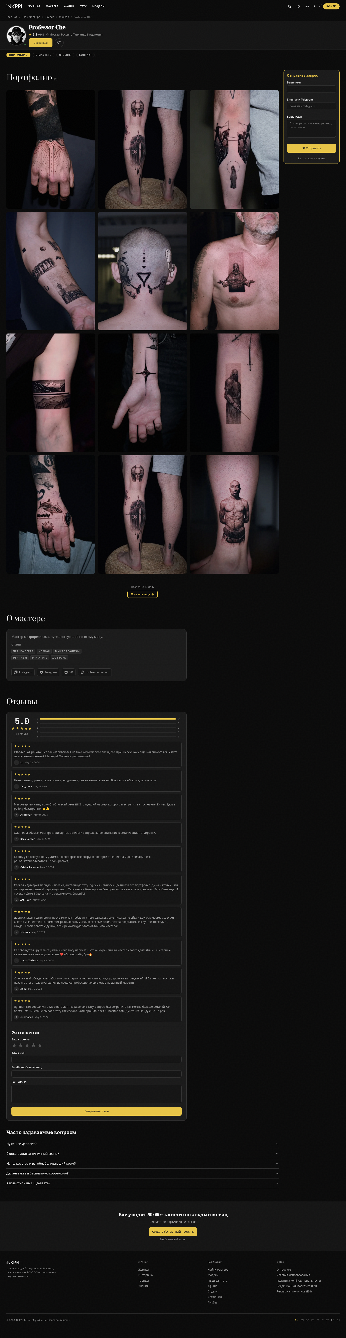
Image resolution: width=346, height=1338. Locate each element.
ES (312, 1320)
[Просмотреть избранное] (298, 6)
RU (296, 1320)
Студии (212, 1291)
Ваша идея (294, 116)
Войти (331, 6)
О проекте (284, 1269)
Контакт (85, 55)
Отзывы (65, 55)
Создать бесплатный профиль (173, 1231)
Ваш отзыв (18, 1082)
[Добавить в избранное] (59, 42)
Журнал (34, 6)
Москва (64, 17)
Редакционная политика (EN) (297, 1286)
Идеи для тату (217, 1280)
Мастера (52, 6)
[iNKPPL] (15, 6)
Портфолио (18, 55)
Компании (215, 1297)
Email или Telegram (300, 99)
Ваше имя (18, 1052)
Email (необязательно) (26, 1067)
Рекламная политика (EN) (294, 1291)
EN (302, 1320)
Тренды (143, 1280)
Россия (49, 17)
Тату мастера (31, 17)
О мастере (43, 55)
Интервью (145, 1275)
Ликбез (212, 1302)
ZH (338, 1320)
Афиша (69, 6)
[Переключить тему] (307, 6)
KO (332, 1320)
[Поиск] (290, 6)
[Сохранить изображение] (89, 96)
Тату (83, 6)
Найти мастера (218, 1269)
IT (323, 1320)
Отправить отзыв (96, 1111)
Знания (143, 1286)
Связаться (41, 43)
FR (318, 1320)
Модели (98, 6)
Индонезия (95, 34)
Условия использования (293, 1275)
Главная (12, 17)
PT (327, 1320)
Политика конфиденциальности (299, 1280)
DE (307, 1320)
